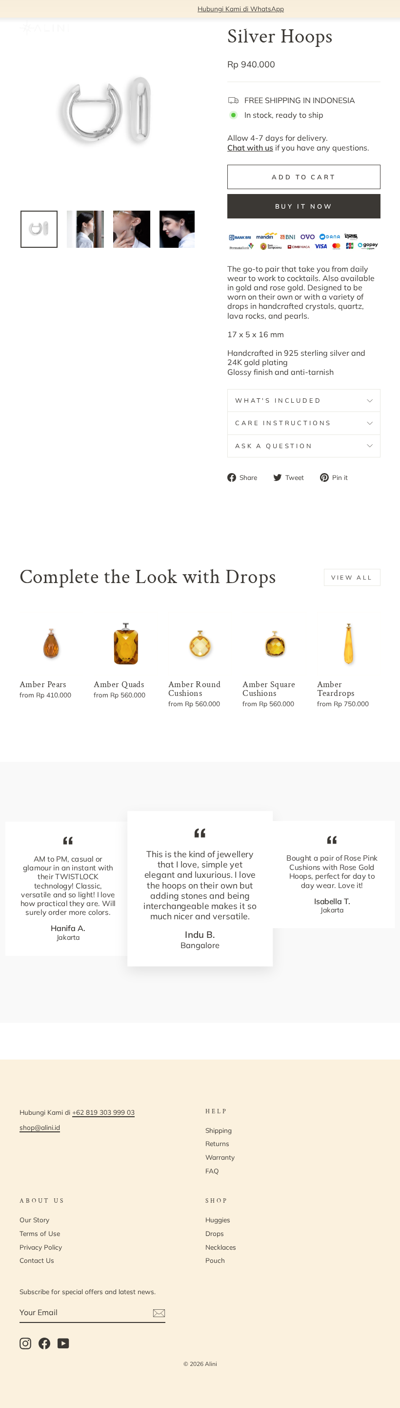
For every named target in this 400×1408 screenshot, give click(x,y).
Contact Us (37, 1260)
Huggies (217, 1219)
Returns (217, 1143)
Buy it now (304, 206)
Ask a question (274, 446)
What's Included (278, 400)
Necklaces (220, 1247)
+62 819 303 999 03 (103, 1112)
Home (103, 28)
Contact (215, 28)
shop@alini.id (40, 1127)
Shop (130, 28)
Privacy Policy (41, 1247)
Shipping (218, 1130)
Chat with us (250, 147)
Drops (214, 1233)
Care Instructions (283, 423)
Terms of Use (40, 1233)
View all (352, 577)
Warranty (220, 1157)
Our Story (174, 28)
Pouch (215, 1260)
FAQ (245, 28)
